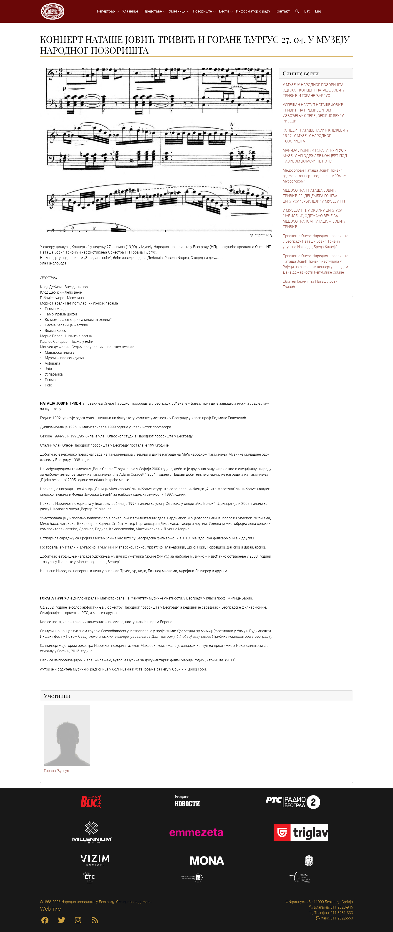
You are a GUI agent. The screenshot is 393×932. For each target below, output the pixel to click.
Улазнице (130, 11)
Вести (225, 11)
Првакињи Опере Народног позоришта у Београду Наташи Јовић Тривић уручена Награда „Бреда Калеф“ (315, 241)
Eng (318, 11)
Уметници (178, 11)
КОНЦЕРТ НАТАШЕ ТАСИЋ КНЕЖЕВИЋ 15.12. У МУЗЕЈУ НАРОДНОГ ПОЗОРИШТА (315, 135)
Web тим (51, 909)
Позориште (203, 11)
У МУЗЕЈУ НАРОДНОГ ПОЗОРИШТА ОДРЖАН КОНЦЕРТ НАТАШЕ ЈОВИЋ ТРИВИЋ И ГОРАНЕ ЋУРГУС (313, 90)
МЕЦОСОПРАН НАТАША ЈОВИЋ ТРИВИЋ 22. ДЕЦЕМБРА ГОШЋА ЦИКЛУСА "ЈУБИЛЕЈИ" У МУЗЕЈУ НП (314, 195)
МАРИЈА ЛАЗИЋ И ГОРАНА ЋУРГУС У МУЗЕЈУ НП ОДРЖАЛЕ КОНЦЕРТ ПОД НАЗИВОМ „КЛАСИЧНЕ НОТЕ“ (315, 155)
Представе (154, 11)
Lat (307, 11)
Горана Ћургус (56, 771)
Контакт (283, 11)
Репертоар (107, 11)
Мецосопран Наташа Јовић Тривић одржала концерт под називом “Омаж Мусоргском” (314, 175)
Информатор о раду (253, 11)
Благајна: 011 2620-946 (333, 907)
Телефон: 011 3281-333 (333, 913)
